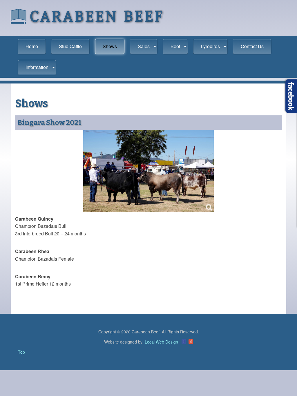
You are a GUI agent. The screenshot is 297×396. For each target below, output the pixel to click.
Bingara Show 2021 (49, 123)
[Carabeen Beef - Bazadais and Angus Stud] (87, 16)
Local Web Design (161, 342)
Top (21, 352)
